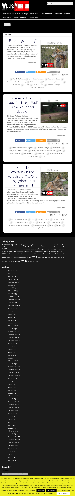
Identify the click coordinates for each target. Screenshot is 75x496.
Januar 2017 (11, 399)
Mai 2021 (10, 273)
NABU (46, 251)
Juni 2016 (10, 419)
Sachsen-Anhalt (45, 254)
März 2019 (11, 323)
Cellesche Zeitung (43, 219)
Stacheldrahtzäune (40, 225)
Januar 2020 (11, 294)
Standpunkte (56, 42)
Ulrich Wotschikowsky (9, 257)
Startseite (7, 14)
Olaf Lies (20, 254)
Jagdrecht (44, 249)
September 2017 (13, 375)
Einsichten (7, 18)
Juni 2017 (10, 384)
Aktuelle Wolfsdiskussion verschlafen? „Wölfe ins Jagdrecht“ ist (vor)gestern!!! (22, 176)
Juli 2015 (10, 451)
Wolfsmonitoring (6, 261)
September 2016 (13, 410)
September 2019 (13, 305)
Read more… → (33, 63)
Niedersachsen (28, 153)
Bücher (16, 18)
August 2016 (11, 413)
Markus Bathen (12, 251)
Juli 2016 (10, 416)
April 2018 (11, 355)
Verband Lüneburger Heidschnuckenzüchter (44, 86)
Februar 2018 (12, 361)
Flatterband (42, 222)
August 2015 (11, 448)
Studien (67, 14)
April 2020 (11, 288)
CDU (32, 219)
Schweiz (52, 254)
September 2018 (13, 340)
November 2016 (12, 405)
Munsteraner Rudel (38, 251)
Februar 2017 (12, 396)
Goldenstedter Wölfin (59, 247)
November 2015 (12, 440)
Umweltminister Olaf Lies (24, 257)
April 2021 (11, 276)
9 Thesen (58, 14)
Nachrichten (56, 100)
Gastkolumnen (46, 14)
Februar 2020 (12, 291)
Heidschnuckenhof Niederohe (52, 82)
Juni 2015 (10, 454)
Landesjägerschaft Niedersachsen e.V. (43, 151)
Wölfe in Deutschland (33, 261)
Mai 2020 (10, 285)
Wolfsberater (42, 257)
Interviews (34, 14)
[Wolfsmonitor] (15, 5)
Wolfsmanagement (59, 257)
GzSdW (4, 249)
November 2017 (12, 370)
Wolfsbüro (49, 257)
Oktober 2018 (12, 337)
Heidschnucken (34, 82)
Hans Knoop (56, 148)
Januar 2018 (11, 364)
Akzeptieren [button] (41, 490)
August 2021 (11, 270)
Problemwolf (27, 254)
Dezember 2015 (12, 437)
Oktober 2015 (12, 443)
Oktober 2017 (12, 372)
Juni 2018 (10, 349)
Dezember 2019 (12, 297)
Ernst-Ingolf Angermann (20, 222)
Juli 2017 (10, 381)
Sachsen (38, 254)
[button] (20, 72)
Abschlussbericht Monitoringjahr (22, 148)
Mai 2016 (10, 422)
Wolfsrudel (14, 261)
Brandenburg (7, 245)
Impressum (33, 18)
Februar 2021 (12, 279)
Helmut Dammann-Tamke (15, 249)
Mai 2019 (10, 317)
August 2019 (11, 308)
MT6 (32, 251)
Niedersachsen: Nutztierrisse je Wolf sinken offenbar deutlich (23, 105)
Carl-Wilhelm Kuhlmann (36, 79)
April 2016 (11, 425)
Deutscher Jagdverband (24, 245)
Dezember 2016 (12, 402)
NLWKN (26, 85)
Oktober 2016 (12, 407)
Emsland (35, 245)
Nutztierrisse (41, 153)
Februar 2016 (12, 431)
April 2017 (11, 390)
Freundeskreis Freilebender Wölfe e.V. (15, 247)
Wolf (43, 156)
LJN (60, 151)
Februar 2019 (12, 326)
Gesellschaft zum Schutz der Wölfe (35, 247)
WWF (18, 261)
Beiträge (24, 14)
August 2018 (11, 343)
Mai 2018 (10, 352)
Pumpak (33, 254)
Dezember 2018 (12, 332)
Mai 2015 (10, 457)
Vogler (66, 75)
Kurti (48, 249)
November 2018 (12, 335)
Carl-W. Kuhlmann (18, 79)
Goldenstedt (49, 247)
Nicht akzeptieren (51, 490)
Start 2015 (16, 14)
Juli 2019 (10, 311)
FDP (33, 222)
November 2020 (12, 282)
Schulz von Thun (38, 85)
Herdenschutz (26, 249)
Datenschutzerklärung (63, 493)
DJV (32, 245)
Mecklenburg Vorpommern (24, 251)
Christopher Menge (54, 79)
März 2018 (11, 358)
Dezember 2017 (12, 367)
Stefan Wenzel (59, 254)
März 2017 (11, 393)
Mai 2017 (10, 387)
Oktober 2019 (12, 302)
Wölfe (59, 225)
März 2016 (11, 428)
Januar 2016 (11, 434)
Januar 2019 (11, 329)
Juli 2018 (10, 346)
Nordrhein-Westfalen (11, 254)
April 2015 (11, 460)
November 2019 (12, 299)
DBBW (15, 245)
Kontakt (23, 18)
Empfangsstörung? (23, 40)
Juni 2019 (10, 314)
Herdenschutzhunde (36, 249)
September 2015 (13, 445)
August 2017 (11, 378)
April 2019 (11, 320)
